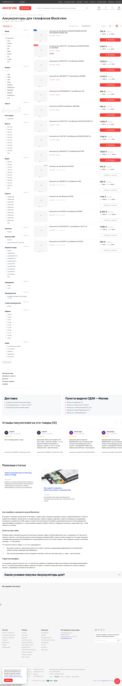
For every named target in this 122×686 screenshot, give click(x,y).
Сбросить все (7, 362)
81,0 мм (9, 177)
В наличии (10, 356)
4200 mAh (10, 202)
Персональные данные (29, 649)
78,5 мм (9, 172)
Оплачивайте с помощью (39, 680)
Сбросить (26, 30)
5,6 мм (9, 327)
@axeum (35, 674)
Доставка (79, 1)
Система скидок (101, 1)
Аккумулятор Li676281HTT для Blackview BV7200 (66, 241)
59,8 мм (9, 162)
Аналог (9, 231)
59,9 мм (9, 142)
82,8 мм (9, 180)
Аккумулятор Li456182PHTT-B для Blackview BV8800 (67, 76)
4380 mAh (10, 204)
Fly (8, 56)
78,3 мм (9, 169)
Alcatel (9, 43)
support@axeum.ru (38, 676)
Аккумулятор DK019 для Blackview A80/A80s (64, 106)
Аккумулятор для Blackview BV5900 (61, 166)
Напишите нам (105, 680)
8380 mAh (10, 220)
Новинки (10, 351)
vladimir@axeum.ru (66, 638)
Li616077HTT (11, 263)
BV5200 (9, 93)
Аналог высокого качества (15, 242)
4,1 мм (9, 319)
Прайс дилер (6, 647)
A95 (8, 79)
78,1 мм (9, 167)
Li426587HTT (11, 253)
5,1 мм (9, 325)
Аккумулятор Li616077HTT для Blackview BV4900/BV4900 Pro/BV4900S (69, 47)
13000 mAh (10, 197)
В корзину (111, 40)
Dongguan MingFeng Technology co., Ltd (17, 297)
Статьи (43, 645)
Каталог (26, 8)
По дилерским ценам (14, 346)
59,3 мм (9, 135)
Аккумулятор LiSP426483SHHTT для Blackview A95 (66, 91)
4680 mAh (10, 210)
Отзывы (43, 635)
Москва (23, 1)
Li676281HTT (11, 269)
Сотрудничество (46, 637)
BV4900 (9, 85)
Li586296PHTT (11, 261)
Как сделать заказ (70, 1)
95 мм (9, 338)
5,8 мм (9, 330)
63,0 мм (9, 150)
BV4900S (10, 90)
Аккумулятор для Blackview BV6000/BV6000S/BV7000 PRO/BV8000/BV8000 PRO (68, 32)
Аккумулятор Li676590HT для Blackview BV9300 (65, 211)
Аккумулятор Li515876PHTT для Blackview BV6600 (66, 61)
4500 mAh (10, 207)
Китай (9, 306)
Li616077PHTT (11, 266)
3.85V (9, 285)
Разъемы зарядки (8, 381)
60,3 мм (9, 145)
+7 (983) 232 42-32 (7, 1)
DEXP (9, 51)
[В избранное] (46, 30)
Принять (8, 680)
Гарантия (92, 1)
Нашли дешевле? (27, 652)
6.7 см (9, 333)
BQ (8, 48)
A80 (8, 74)
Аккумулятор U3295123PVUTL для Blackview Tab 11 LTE (68, 226)
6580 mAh (10, 217)
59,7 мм (9, 140)
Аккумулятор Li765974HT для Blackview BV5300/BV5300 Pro (70, 136)
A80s (9, 77)
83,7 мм (9, 183)
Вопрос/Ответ (26, 647)
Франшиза (111, 1)
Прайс (4, 645)
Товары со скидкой (8, 637)
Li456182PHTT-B (12, 256)
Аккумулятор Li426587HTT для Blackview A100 (65, 181)
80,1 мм (9, 175)
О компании (44, 632)
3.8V (8, 288)
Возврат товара (26, 654)
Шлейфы (5, 384)
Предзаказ (10, 354)
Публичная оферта (27, 642)
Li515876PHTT (11, 258)
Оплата (86, 1)
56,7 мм (9, 129)
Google (9, 59)
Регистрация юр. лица (48, 640)
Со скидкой (11, 349)
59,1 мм (9, 132)
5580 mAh (10, 215)
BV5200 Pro (11, 95)
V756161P (10, 119)
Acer (8, 41)
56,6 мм (9, 127)
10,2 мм (9, 314)
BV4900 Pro (11, 87)
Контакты (118, 1)
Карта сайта (25, 657)
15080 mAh (10, 199)
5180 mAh (10, 212)
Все (8, 61)
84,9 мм (9, 185)
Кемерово (67, 676)
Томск (62, 676)
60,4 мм (9, 148)
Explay (9, 54)
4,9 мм (9, 322)
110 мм (9, 317)
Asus (8, 46)
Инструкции (45, 642)
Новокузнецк (75, 676)
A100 (8, 82)
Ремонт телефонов (8, 632)
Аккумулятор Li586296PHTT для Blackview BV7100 (66, 151)
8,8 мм (9, 335)
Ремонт (61, 1)
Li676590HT (11, 271)
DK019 (9, 250)
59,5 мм (9, 137)
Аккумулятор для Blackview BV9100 (61, 196)
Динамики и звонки (9, 376)
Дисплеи (5, 379)
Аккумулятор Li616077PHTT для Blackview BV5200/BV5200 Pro (71, 121)
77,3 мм (9, 164)
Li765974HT (10, 274)
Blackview (10, 38)
